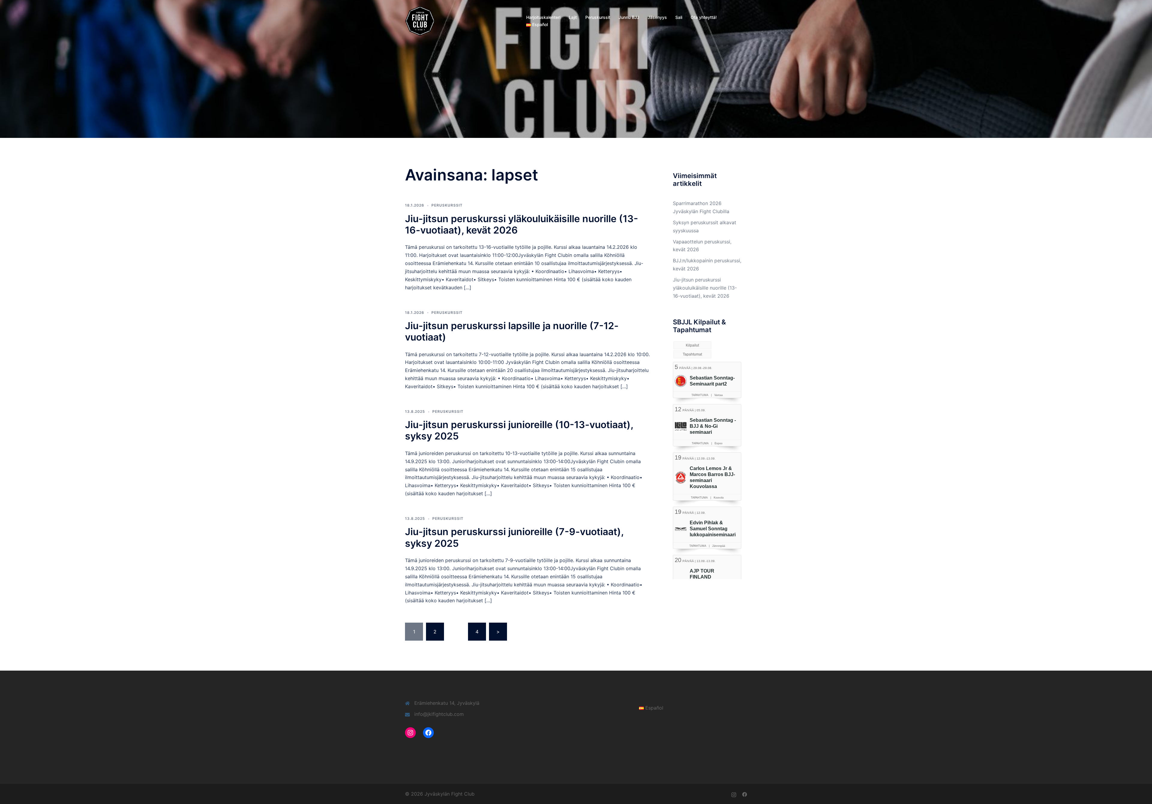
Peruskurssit (597, 17)
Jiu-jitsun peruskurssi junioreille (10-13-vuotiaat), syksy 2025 (519, 430)
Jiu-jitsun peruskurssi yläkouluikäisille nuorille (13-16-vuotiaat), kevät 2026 (521, 224)
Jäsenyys (657, 17)
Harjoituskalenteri (543, 17)
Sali (678, 17)
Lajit (573, 17)
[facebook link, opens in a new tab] (744, 794)
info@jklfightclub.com (439, 714)
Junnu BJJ (629, 17)
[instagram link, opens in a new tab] (733, 794)
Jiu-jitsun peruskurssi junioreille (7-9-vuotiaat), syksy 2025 (514, 537)
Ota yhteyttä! (704, 17)
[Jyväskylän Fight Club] (420, 20)
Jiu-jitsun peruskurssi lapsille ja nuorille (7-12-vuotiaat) (512, 331)
